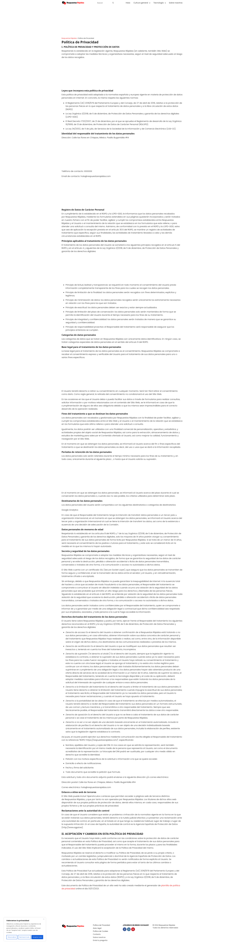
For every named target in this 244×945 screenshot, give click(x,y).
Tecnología (158, 3)
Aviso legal (97, 928)
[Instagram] (129, 929)
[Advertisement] (122, 22)
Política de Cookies (100, 931)
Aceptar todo (37, 937)
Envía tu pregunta (100, 940)
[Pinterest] (133, 929)
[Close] (44, 919)
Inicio (128, 3)
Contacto (97, 934)
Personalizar (12, 937)
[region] (25, 929)
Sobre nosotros (175, 3)
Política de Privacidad (101, 925)
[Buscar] (113, 2)
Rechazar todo (24, 937)
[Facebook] (124, 929)
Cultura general (141, 3)
